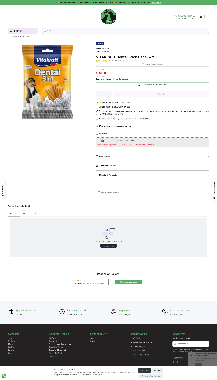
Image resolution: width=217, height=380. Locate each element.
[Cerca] (44, 31)
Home (10, 37)
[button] (208, 17)
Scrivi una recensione (128, 282)
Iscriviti (92, 341)
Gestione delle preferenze (151, 376)
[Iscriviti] (206, 344)
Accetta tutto (144, 370)
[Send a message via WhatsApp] (4, 376)
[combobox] (125, 31)
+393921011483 (186, 15)
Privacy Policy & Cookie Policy (60, 344)
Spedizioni (53, 341)
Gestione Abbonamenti (57, 350)
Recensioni (53, 356)
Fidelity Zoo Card (55, 353)
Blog (9, 353)
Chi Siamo (11, 341)
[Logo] (108, 16)
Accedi (92, 338)
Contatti (11, 350)
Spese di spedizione (103, 79)
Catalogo (11, 347)
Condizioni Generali (56, 347)
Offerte (10, 344)
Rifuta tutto (158, 370)
